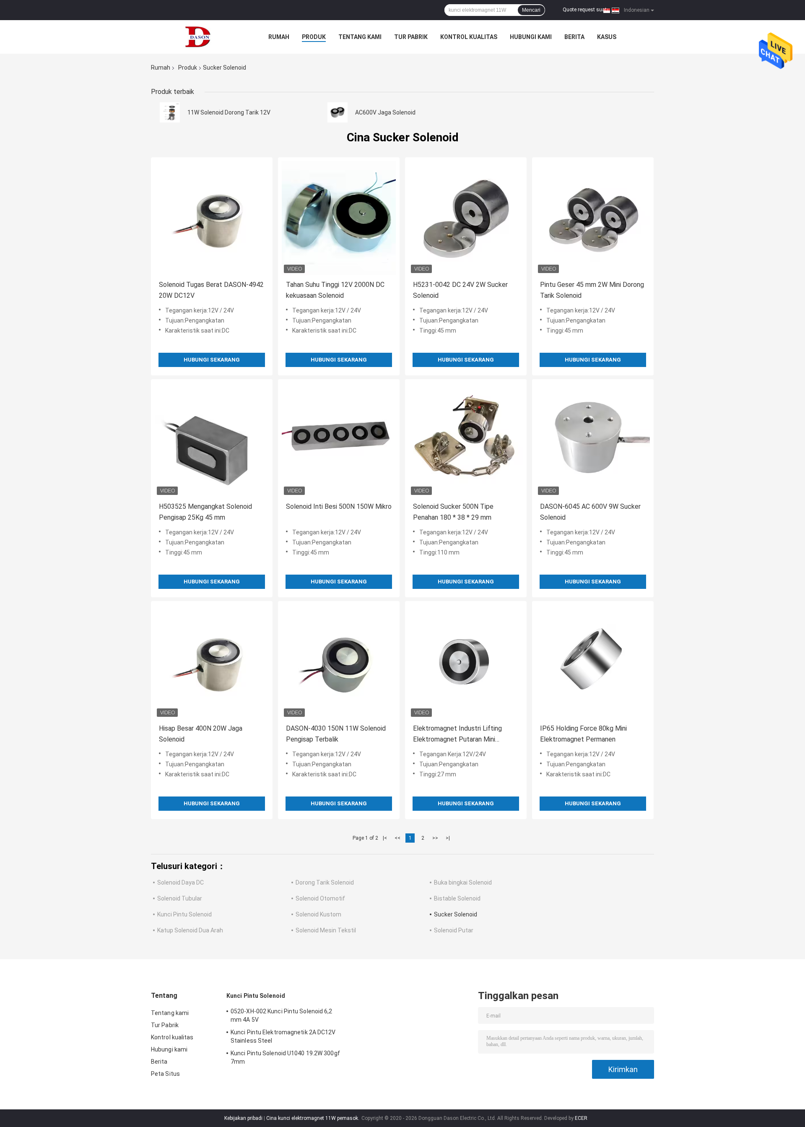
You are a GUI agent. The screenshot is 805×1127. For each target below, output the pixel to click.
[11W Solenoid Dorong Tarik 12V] (169, 112)
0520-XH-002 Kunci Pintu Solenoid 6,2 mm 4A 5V (281, 1015)
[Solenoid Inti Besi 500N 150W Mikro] (339, 440)
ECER (581, 1118)
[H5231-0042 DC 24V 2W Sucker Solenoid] (466, 218)
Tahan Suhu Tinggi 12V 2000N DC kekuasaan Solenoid (335, 290)
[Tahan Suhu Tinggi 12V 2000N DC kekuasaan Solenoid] (339, 218)
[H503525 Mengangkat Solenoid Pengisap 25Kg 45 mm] (212, 440)
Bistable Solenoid (457, 898)
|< (385, 838)
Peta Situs (165, 1073)
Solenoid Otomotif (320, 898)
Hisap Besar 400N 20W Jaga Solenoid (200, 733)
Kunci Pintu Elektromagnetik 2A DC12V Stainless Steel (283, 1036)
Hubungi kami (531, 37)
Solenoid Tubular (179, 898)
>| (448, 838)
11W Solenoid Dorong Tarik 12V (228, 112)
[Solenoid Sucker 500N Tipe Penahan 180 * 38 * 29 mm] (466, 440)
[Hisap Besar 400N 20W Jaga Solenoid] (212, 662)
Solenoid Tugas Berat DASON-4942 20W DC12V (211, 290)
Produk (314, 37)
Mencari (531, 10)
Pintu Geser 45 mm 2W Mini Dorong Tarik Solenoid (592, 290)
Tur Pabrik (411, 37)
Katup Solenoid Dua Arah (190, 930)
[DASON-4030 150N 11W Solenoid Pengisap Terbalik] (339, 662)
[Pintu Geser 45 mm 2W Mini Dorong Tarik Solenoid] (593, 218)
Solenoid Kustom (318, 914)
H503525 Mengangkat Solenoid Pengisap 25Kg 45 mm (205, 511)
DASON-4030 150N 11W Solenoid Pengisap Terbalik (336, 733)
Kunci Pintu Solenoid (184, 914)
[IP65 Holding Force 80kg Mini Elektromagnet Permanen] (593, 662)
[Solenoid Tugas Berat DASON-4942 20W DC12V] (212, 218)
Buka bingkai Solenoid (463, 882)
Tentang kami (360, 37)
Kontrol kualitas (468, 37)
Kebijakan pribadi (243, 1118)
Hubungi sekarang (212, 360)
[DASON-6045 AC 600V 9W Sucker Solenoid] (593, 440)
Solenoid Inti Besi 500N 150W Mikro (339, 506)
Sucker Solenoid (455, 914)
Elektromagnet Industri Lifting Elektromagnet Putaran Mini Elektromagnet (457, 734)
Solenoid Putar (453, 930)
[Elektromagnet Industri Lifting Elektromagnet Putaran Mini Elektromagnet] (466, 662)
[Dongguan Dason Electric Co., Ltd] (197, 36)
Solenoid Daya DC (180, 882)
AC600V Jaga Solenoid (385, 112)
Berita (574, 37)
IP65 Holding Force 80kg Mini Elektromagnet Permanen (583, 733)
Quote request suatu (586, 10)
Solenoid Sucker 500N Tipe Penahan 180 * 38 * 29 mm (453, 511)
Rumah (278, 37)
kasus (606, 37)
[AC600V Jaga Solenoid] (337, 112)
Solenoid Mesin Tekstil (326, 930)
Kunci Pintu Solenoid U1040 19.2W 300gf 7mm (285, 1057)
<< (397, 838)
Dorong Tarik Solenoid (325, 882)
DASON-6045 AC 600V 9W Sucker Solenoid (590, 511)
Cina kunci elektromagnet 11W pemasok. (313, 1118)
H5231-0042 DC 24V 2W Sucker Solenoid (460, 290)
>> (435, 838)
